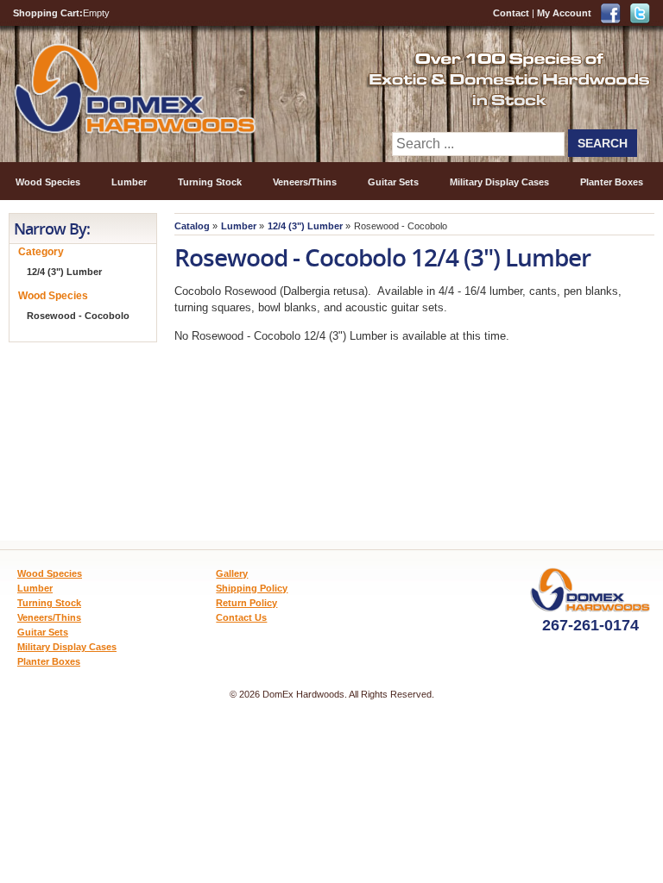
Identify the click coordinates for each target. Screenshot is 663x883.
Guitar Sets (393, 182)
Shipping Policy (251, 588)
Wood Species (48, 182)
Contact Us (241, 617)
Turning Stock (210, 182)
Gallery (232, 573)
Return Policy (246, 603)
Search (603, 143)
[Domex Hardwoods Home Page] (134, 130)
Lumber (129, 182)
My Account (564, 13)
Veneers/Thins (305, 182)
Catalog (192, 226)
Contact (511, 13)
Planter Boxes (611, 182)
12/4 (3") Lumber (305, 226)
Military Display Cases (499, 182)
